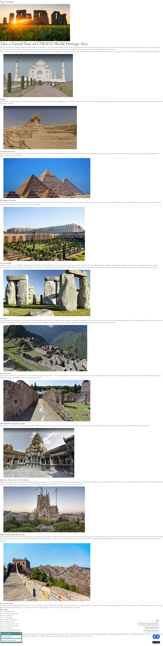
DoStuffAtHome (73, 634)
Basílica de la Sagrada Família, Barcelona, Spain (12, 534)
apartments (42, 634)
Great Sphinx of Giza (5, 151)
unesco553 (73, 636)
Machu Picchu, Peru (5, 373)
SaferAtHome (26, 636)
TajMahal (59, 636)
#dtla (30, 634)
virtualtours (80, 636)
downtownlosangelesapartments (99, 634)
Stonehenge (3, 318)
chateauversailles (64, 634)
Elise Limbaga (21, 634)
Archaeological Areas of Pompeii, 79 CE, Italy (12, 423)
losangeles (147, 634)
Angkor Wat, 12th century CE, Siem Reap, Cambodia (14, 480)
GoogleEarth (132, 634)
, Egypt (13, 151)
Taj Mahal (2, 99)
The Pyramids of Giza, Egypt (8, 200)
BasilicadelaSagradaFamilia (52, 634)
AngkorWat (35, 634)
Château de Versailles (5, 263)
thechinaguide (66, 636)
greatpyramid (140, 634)
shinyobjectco (35, 636)
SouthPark (42, 636)
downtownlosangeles (84, 634)
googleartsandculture (123, 634)
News (27, 634)
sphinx (47, 636)
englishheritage (112, 634)
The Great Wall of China (6, 603)
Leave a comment (87, 636)
